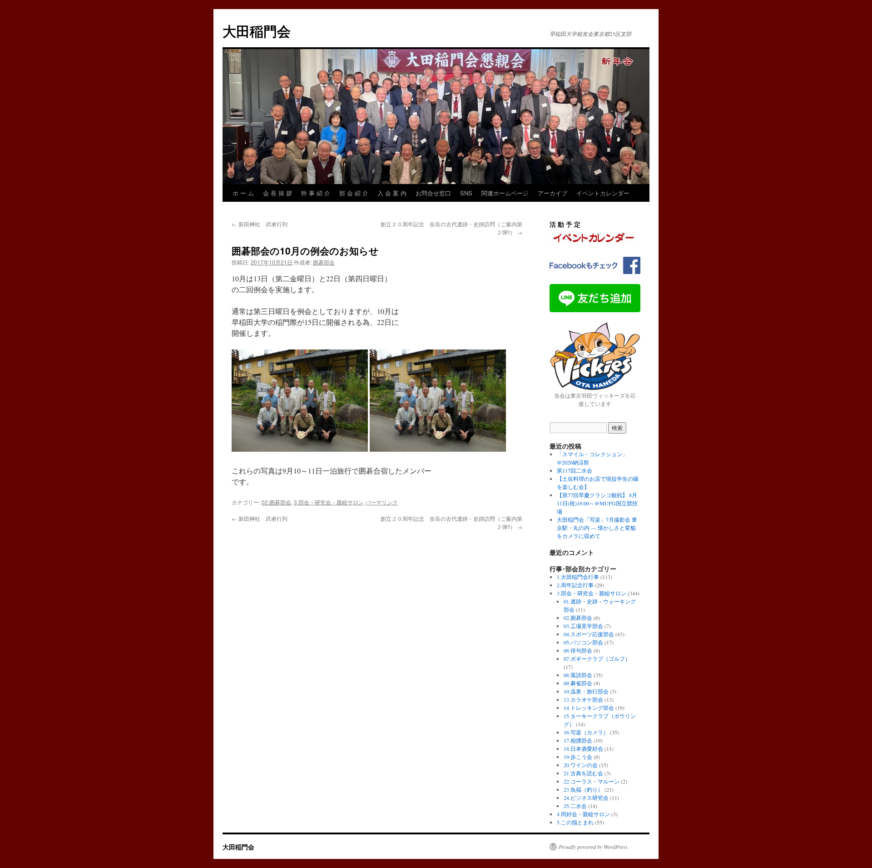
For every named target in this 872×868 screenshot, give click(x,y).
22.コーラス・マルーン (591, 781)
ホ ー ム (243, 193)
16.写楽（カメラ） (586, 732)
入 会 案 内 (391, 193)
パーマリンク (381, 502)
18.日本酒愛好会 (583, 748)
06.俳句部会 (578, 650)
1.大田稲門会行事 (578, 576)
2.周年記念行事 (575, 585)
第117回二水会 (574, 470)
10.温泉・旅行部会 (586, 691)
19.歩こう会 (578, 756)
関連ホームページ (505, 193)
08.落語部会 (578, 674)
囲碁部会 (324, 262)
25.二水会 (575, 805)
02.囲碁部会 (276, 502)
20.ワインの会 (581, 764)
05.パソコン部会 (583, 642)
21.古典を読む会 (583, 773)
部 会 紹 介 (353, 193)
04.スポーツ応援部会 (589, 634)
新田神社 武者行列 (259, 224)
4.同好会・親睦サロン (583, 814)
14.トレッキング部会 (589, 707)
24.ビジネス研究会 (586, 797)
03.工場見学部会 (583, 625)
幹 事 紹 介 (315, 193)
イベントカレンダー (602, 193)
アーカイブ (552, 193)
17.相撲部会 (578, 740)
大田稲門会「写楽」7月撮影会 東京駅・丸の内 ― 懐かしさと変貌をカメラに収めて (597, 527)
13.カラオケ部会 (583, 699)
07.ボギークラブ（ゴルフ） (597, 658)
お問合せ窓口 (433, 193)
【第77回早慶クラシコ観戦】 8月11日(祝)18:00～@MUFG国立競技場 (597, 503)
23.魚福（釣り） (583, 789)
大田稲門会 (257, 30)
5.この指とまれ (575, 822)
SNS (466, 193)
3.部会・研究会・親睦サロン (329, 502)
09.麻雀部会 (578, 683)
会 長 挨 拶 (277, 193)
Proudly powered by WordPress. (594, 846)
